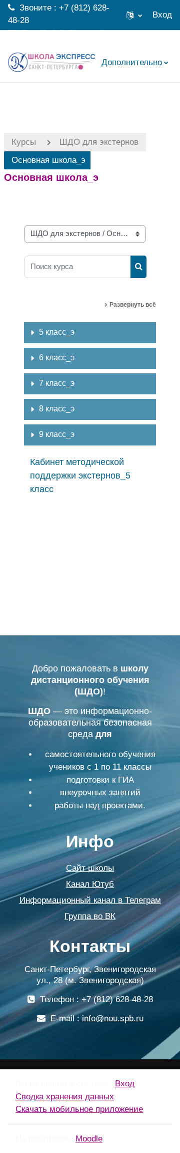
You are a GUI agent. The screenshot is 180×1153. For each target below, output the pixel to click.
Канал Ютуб (90, 884)
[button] (134, 15)
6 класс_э (56, 357)
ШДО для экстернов (99, 142)
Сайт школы (90, 868)
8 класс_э (56, 408)
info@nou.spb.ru (83, 33)
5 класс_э (56, 332)
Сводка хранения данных (65, 1096)
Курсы (24, 142)
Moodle (89, 1138)
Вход (162, 15)
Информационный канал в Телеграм (90, 900)
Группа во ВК (90, 916)
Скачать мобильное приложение (79, 1109)
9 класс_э (56, 434)
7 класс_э (56, 383)
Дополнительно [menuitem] (132, 62)
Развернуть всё (133, 304)
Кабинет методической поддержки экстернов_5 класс (80, 475)
